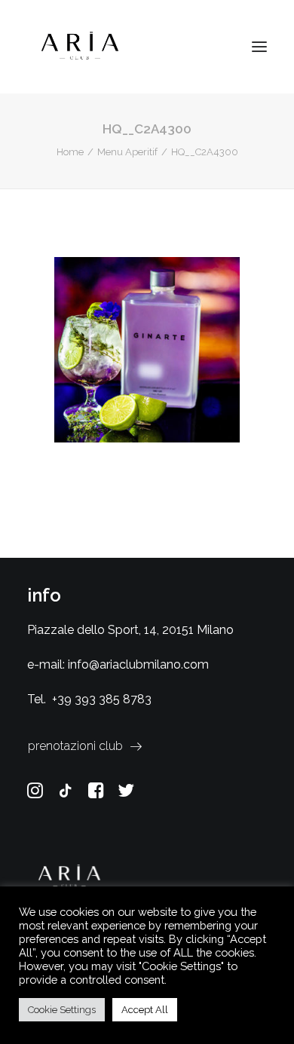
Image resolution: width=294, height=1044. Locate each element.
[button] (259, 46)
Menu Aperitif (127, 152)
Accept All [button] (144, 1009)
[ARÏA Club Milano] (80, 46)
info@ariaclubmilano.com (138, 664)
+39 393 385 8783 (102, 699)
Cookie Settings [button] (62, 1009)
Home (70, 152)
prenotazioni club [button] (75, 746)
